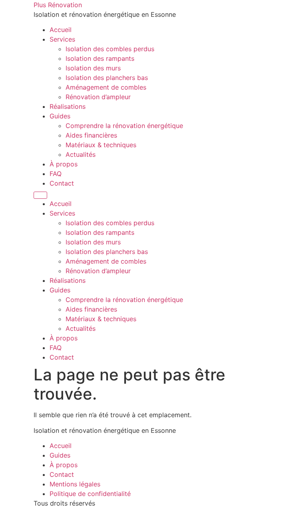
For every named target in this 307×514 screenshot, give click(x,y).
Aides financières (91, 135)
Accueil (61, 30)
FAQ (56, 174)
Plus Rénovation (58, 5)
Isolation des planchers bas (107, 78)
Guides (60, 116)
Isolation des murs (93, 68)
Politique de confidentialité (90, 494)
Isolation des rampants (100, 58)
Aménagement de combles (106, 87)
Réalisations (68, 106)
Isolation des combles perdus (110, 49)
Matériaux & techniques (101, 145)
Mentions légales (75, 484)
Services (62, 39)
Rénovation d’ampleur (98, 97)
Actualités (81, 154)
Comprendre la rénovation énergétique (124, 126)
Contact (62, 183)
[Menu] (40, 195)
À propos (64, 164)
